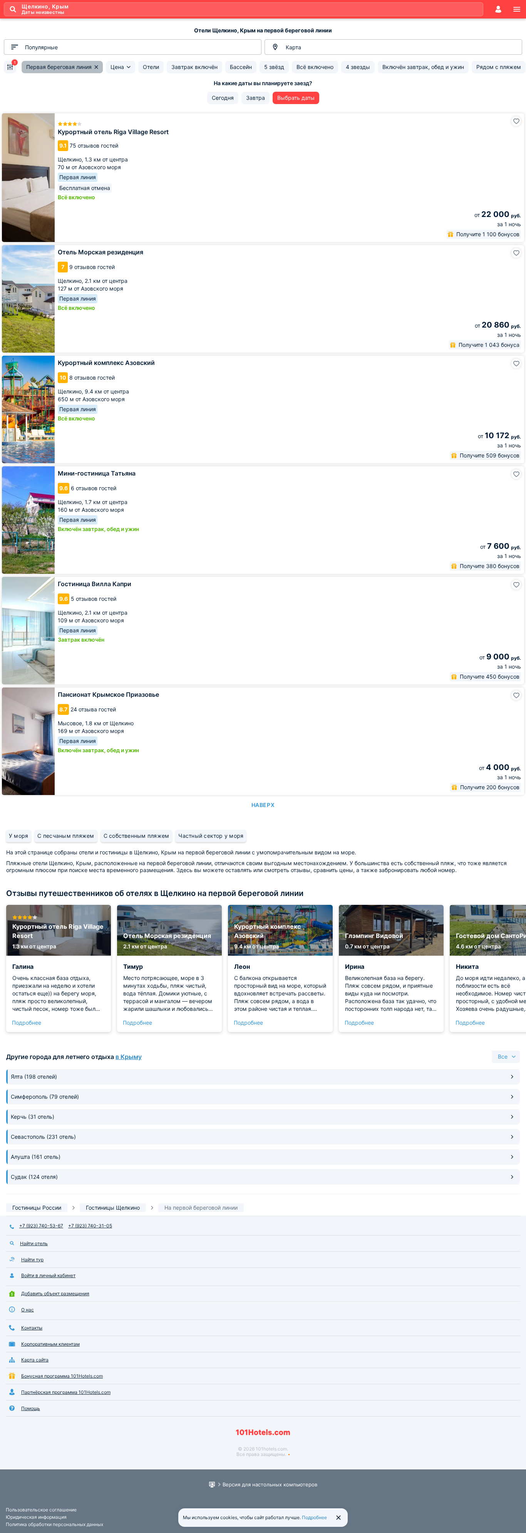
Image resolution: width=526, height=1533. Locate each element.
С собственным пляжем (136, 835)
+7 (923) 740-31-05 (90, 1226)
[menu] (517, 9)
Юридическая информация (36, 1517)
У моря (18, 835)
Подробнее (26, 1022)
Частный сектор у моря (210, 835)
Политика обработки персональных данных (54, 1524)
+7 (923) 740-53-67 (41, 1226)
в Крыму (129, 1057)
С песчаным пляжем (65, 835)
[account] (498, 9)
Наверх (263, 805)
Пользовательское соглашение (41, 1510)
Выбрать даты (296, 97)
